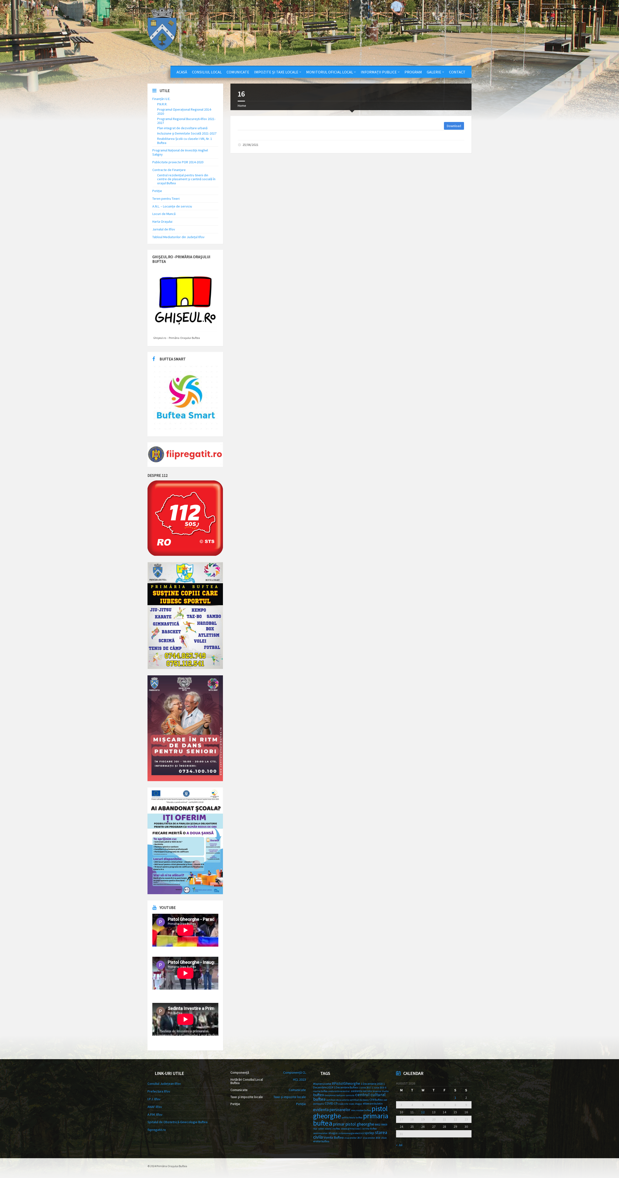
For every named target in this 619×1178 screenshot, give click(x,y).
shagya (333, 1133)
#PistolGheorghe (346, 1083)
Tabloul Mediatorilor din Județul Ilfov (178, 237)
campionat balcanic (334, 1095)
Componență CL (294, 1072)
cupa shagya (355, 1103)
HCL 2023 (299, 1079)
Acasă (182, 72)
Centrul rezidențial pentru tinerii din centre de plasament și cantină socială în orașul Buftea (186, 179)
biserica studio (381, 1091)
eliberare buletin (373, 1103)
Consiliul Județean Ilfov (164, 1083)
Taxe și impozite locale (289, 1097)
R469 (384, 1124)
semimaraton (320, 1133)
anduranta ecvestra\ (339, 1091)
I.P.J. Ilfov (154, 1099)
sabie (321, 1128)
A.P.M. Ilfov (154, 1114)
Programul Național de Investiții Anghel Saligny (180, 152)
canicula (350, 1095)
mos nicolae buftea (361, 1110)
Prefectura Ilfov (158, 1091)
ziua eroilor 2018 (371, 1137)
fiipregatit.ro (156, 1130)
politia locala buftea (352, 1117)
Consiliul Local (207, 72)
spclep (369, 1133)
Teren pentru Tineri (166, 198)
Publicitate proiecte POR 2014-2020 (177, 162)
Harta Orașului (162, 221)
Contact (457, 72)
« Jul (399, 1145)
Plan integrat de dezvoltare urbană (182, 128)
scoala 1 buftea (332, 1128)
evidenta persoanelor (331, 1109)
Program (413, 72)
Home (242, 105)
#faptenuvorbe (322, 1083)
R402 (378, 1124)
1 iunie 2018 (378, 1087)
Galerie (434, 72)
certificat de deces (359, 1099)
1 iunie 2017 (365, 1087)
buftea (318, 1094)
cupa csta (343, 1103)
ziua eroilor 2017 (353, 1137)
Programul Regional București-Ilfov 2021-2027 (186, 121)
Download (454, 126)
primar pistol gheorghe (353, 1124)
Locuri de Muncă (164, 214)
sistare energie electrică (351, 1133)
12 (423, 1112)
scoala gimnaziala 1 (351, 1128)
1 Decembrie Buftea (346, 1087)
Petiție (157, 191)
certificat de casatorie (337, 1099)
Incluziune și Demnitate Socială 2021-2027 (186, 133)
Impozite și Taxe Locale (276, 72)
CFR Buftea (376, 1099)
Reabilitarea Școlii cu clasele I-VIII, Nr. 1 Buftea (184, 140)
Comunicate (238, 72)
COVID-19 (331, 1103)
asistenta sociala (361, 1091)
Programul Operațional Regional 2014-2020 (184, 111)
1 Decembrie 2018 (372, 1083)
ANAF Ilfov (154, 1107)
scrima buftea (369, 1128)
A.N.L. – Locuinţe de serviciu (172, 206)
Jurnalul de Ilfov (163, 229)
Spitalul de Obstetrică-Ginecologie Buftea (177, 1122)
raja (315, 1128)
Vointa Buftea (334, 1137)
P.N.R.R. (162, 104)
